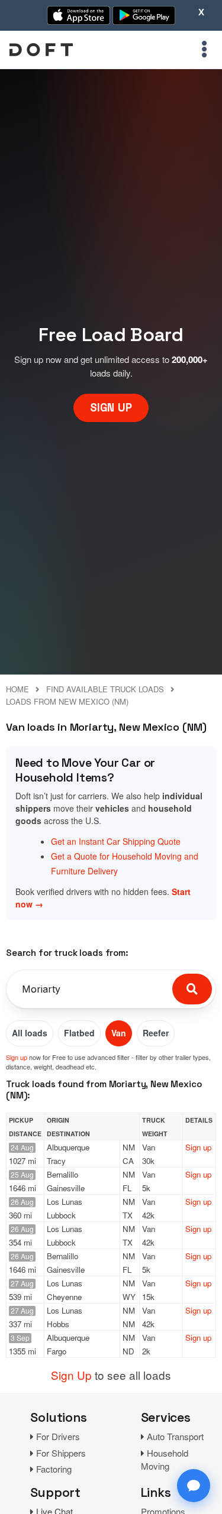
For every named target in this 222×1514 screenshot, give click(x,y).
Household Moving (164, 1460)
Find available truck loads (105, 689)
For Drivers (58, 1436)
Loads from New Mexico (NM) (67, 701)
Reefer (156, 1033)
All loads (29, 1033)
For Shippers (61, 1453)
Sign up (16, 1057)
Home (17, 689)
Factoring (54, 1469)
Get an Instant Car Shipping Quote (116, 841)
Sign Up (71, 1375)
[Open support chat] (193, 1485)
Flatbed (79, 1033)
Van (118, 1033)
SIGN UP (111, 407)
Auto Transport (175, 1436)
